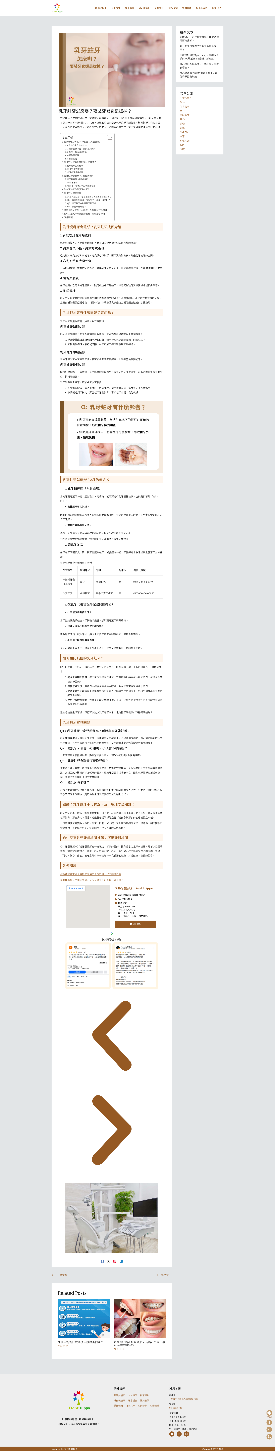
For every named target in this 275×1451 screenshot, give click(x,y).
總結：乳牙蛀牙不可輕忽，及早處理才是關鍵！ (86, 210)
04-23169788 (175, 1407)
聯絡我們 (118, 1405)
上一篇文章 (59, 1275)
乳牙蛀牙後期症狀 (75, 172)
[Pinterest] (114, 1261)
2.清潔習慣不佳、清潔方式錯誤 (81, 148)
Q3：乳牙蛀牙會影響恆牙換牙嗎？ (82, 203)
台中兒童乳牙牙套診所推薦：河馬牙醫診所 (84, 213)
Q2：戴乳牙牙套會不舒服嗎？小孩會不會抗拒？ (88, 200)
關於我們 (144, 1400)
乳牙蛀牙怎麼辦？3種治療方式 (78, 175)
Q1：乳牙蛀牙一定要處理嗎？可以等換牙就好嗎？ (89, 196)
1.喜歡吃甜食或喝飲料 (77, 145)
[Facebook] (102, 1261)
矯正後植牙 (119, 1400)
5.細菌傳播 (72, 158)
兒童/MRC (185, 98)
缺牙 (182, 136)
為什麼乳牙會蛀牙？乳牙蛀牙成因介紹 (82, 141)
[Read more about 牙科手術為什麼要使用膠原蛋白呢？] (84, 1318)
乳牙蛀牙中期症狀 (75, 168)
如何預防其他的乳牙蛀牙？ (77, 189)
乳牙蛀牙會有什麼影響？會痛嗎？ (80, 161)
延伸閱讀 (68, 217)
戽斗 (182, 102)
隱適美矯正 (119, 1395)
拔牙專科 (144, 1395)
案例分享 (184, 115)
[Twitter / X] (108, 1261)
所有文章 (184, 106)
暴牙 (182, 111)
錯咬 (182, 145)
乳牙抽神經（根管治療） (78, 179)
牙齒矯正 (184, 132)
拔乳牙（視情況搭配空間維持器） (82, 185)
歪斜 (182, 119)
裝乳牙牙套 (72, 182)
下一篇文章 (164, 1275)
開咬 (182, 149)
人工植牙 (132, 1395)
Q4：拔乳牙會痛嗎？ (76, 206)
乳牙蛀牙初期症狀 (75, 165)
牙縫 (182, 128)
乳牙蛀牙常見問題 (72, 192)
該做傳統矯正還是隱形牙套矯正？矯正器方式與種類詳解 (139, 1343)
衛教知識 (184, 140)
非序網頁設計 (218, 1449)
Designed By (207, 1449)
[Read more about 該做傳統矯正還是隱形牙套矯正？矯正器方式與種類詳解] (140, 1318)
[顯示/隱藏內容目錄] (108, 137)
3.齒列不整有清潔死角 (77, 151)
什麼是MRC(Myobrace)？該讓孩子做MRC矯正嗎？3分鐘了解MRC (199, 56)
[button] (111, 1036)
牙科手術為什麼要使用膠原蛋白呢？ (81, 1342)
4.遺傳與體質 (73, 155)
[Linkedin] (121, 1261)
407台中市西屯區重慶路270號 (183, 1398)
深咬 (182, 123)
